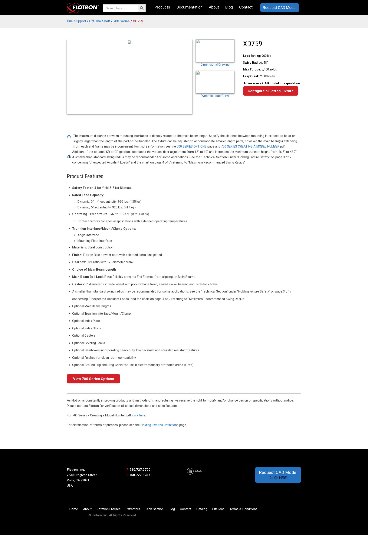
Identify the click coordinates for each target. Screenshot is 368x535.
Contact (246, 7)
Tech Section (154, 509)
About (214, 7)
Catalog (201, 509)
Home (73, 509)
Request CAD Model (279, 7)
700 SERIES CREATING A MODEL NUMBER (250, 146)
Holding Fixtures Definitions (159, 425)
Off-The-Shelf (99, 21)
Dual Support (76, 21)
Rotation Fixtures (109, 509)
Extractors (133, 509)
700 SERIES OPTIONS (192, 146)
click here (138, 415)
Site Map (218, 509)
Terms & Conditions (243, 509)
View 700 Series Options (93, 379)
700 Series (121, 21)
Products (162, 7)
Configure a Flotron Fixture (271, 91)
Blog (229, 7)
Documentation (190, 7)
